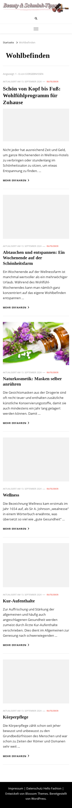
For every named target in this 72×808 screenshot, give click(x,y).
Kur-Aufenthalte (19, 601)
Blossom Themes (36, 793)
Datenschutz (34, 788)
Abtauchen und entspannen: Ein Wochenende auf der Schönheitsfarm (34, 258)
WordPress (38, 798)
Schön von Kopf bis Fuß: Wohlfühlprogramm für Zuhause (31, 95)
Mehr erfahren (14, 180)
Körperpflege (15, 717)
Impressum (15, 788)
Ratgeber (53, 81)
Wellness (11, 495)
